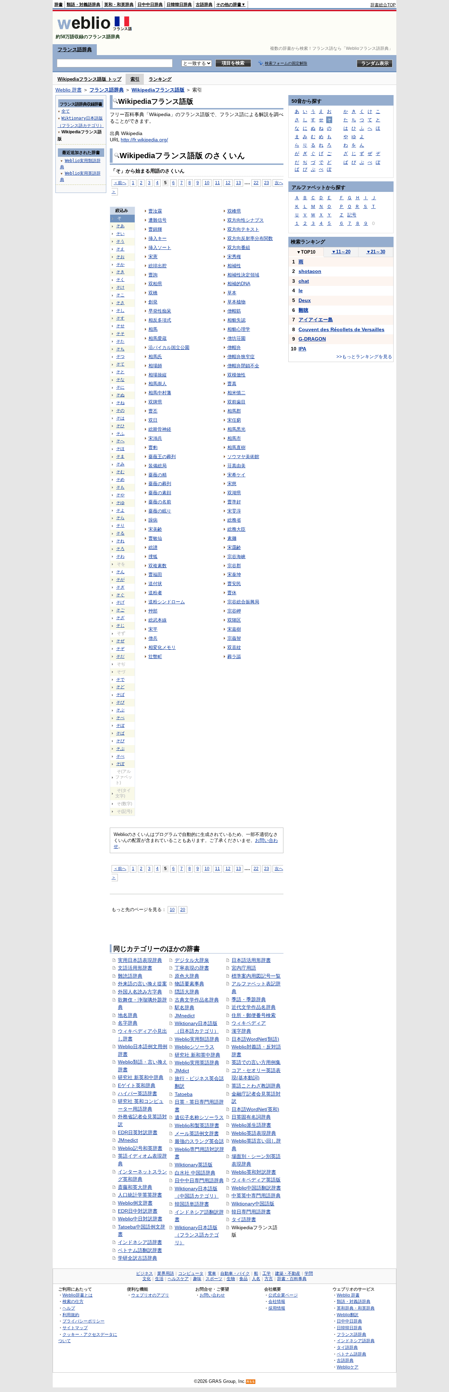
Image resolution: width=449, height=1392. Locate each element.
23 (266, 182)
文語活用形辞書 (135, 968)
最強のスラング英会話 (199, 1141)
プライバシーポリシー (83, 1321)
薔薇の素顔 (159, 492)
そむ (120, 471)
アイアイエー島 (316, 319)
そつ (120, 356)
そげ (120, 602)
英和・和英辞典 (119, 4)
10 (207, 182)
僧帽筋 (234, 311)
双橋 (153, 292)
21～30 (375, 251)
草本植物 (236, 301)
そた (120, 341)
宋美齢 (155, 529)
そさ (120, 302)
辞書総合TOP (383, 4)
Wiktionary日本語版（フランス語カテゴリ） (197, 1235)
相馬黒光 (236, 429)
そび (120, 702)
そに (120, 387)
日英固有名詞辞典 (251, 1117)
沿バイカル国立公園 (168, 347)
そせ (120, 325)
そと (120, 371)
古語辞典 (204, 4)
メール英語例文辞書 (197, 1133)
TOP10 (305, 252)
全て (65, 111)
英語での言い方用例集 (256, 1062)
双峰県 (234, 211)
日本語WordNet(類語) (255, 1039)
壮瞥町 (155, 656)
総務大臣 (236, 529)
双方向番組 (238, 247)
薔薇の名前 (159, 501)
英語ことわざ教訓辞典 (256, 1086)
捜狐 (153, 556)
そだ (120, 656)
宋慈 (231, 483)
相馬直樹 (236, 447)
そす (120, 318)
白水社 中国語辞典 (195, 1173)
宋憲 (153, 256)
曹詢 (153, 274)
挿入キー (157, 238)
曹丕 (153, 411)
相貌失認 (236, 320)
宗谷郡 (234, 565)
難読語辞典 (130, 976)
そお (120, 256)
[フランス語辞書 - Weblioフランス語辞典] (94, 30)
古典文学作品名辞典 (197, 1000)
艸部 (153, 611)
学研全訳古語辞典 (137, 1258)
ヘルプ (68, 1308)
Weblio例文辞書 (135, 1203)
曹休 (231, 592)
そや (120, 495)
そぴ (120, 740)
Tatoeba (184, 1094)
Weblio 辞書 (68, 90)
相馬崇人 (157, 383)
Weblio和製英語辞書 (197, 1125)
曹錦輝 (155, 229)
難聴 (303, 310)
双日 (153, 420)
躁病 (153, 520)
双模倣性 (236, 374)
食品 (243, 1279)
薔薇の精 (157, 474)
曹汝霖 (155, 211)
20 (182, 909)
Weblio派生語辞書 (251, 1125)
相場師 (155, 365)
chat (304, 281)
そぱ (120, 733)
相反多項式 (159, 320)
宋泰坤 (234, 574)
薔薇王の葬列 (162, 456)
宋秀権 (234, 256)
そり (120, 525)
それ (120, 540)
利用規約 (70, 1314)
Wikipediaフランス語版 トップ (89, 79)
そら (120, 517)
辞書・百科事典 (292, 1279)
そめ (120, 479)
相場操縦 (157, 374)
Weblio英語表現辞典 (254, 1133)
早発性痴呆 (159, 311)
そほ (120, 448)
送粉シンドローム (166, 601)
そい (120, 233)
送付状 (155, 583)
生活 (159, 1279)
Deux (305, 300)
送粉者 (155, 592)
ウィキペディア (249, 1023)
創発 (153, 301)
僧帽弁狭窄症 (241, 356)
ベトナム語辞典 (351, 1354)
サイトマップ (75, 1327)
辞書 (58, 4)
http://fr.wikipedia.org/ (144, 139)
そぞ (120, 648)
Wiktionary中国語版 (253, 1203)
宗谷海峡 (236, 556)
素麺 (231, 538)
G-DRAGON (312, 339)
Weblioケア (347, 1367)
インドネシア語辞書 (140, 1242)
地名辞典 (128, 1015)
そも (120, 487)
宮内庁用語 (244, 968)
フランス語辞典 (75, 49)
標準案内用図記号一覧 (256, 976)
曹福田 (155, 574)
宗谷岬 (234, 611)
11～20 (340, 251)
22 (256, 182)
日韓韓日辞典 (179, 4)
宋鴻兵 (155, 438)
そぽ (120, 763)
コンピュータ (190, 1273)
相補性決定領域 (243, 274)
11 (217, 182)
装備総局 (157, 465)
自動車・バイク (235, 1273)
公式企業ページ (283, 1295)
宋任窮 (234, 420)
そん (120, 571)
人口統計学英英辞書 (140, 1195)
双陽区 (234, 620)
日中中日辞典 (150, 4)
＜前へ (120, 182)
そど (120, 686)
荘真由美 (236, 465)
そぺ (120, 756)
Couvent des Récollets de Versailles (341, 329)
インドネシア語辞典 (356, 1340)
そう (120, 241)
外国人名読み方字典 (140, 992)
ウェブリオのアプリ (150, 1295)
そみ (120, 464)
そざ (120, 617)
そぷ (120, 748)
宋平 (153, 629)
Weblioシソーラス (194, 1047)
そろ (120, 548)
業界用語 (165, 1273)
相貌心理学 (238, 329)
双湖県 (234, 492)
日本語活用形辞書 (251, 960)
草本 (231, 292)
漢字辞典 (241, 1031)
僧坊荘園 (236, 338)
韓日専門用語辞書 (251, 1211)
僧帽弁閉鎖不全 (243, 365)
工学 (266, 1273)
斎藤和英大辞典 (135, 1187)
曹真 (231, 383)
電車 (212, 1273)
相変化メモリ (162, 647)
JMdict (182, 1070)
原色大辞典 (187, 976)
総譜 (153, 547)
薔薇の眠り (159, 511)
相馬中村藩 (159, 392)
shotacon (310, 271)
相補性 (234, 265)
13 (238, 182)
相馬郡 (234, 411)
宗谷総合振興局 (243, 601)
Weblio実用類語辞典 (197, 1039)
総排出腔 (157, 265)
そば (120, 694)
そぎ (120, 587)
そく (120, 279)
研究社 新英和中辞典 (140, 1077)
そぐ (120, 595)
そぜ (120, 640)
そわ (120, 556)
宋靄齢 (234, 547)
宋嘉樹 (234, 629)
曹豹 (153, 447)
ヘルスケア (178, 1279)
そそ (120, 333)
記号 (351, 215)
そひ (120, 425)
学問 (308, 1273)
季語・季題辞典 (249, 999)
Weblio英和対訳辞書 (254, 1172)
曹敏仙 (155, 538)
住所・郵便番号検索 (254, 1015)
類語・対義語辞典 (83, 4)
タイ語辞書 (244, 1219)
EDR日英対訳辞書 (138, 1132)
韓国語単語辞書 (192, 1204)
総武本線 (157, 620)
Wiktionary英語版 (194, 1164)
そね (120, 402)
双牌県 (155, 401)
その (120, 410)
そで (120, 679)
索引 (135, 79)
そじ (120, 625)
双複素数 (157, 565)
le (301, 290)
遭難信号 (157, 220)
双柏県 (155, 283)
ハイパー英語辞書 (137, 1093)
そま (120, 456)
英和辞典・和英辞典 (356, 1308)
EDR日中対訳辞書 (138, 1211)
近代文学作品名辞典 (254, 1007)
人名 (256, 1279)
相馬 (153, 329)
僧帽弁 (234, 347)
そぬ (120, 395)
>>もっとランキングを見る (364, 356)
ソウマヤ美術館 (243, 456)
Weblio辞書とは (77, 1295)
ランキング (160, 79)
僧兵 (153, 638)
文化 (146, 1279)
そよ (120, 510)
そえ (120, 249)
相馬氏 (155, 356)
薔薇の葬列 (159, 483)
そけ (120, 287)
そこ (120, 295)
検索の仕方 (72, 1301)
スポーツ (214, 1279)
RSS (251, 1382)
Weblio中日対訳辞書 (140, 1219)
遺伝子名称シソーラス (199, 1117)
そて (120, 364)
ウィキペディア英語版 (256, 1180)
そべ (120, 717)
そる (120, 533)
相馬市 (234, 438)
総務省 (234, 520)
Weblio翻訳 (347, 1314)
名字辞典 (128, 1023)
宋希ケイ (236, 474)
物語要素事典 (189, 983)
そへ (120, 441)
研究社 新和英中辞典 (197, 1055)
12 (228, 182)
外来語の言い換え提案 (142, 983)
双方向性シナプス (245, 220)
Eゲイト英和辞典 (136, 1085)
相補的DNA (238, 283)
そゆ (120, 502)
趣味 (197, 1279)
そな (120, 379)
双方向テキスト (243, 229)
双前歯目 (236, 401)
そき (120, 271)
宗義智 (234, 638)
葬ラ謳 (234, 656)
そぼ (120, 725)
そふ (120, 433)
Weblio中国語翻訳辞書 (256, 1188)
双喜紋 (234, 647)
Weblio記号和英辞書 (140, 1148)
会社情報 (276, 1301)
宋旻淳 (234, 511)
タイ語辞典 (347, 1347)
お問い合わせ (212, 1295)
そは (120, 418)
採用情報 (276, 1308)
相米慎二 (236, 392)
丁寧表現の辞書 (192, 968)
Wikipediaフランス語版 (158, 90)
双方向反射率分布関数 (250, 238)
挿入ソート (159, 247)
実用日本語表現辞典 (140, 960)
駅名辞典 (184, 1007)
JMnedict (128, 1140)
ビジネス (144, 1273)
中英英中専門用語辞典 (256, 1195)
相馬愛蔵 (157, 338)
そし (120, 310)
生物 (231, 1279)
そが (120, 579)
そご (120, 610)
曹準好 (234, 501)
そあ (120, 225)
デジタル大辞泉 (192, 960)
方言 (268, 1279)
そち (120, 349)
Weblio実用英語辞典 (197, 1062)
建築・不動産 (287, 1273)
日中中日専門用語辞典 (199, 1180)
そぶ (120, 710)
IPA (302, 349)
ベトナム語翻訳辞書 (140, 1250)
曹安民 (234, 583)
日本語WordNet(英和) (255, 1109)
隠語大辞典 (187, 992)
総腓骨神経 (159, 429)
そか (120, 264)
